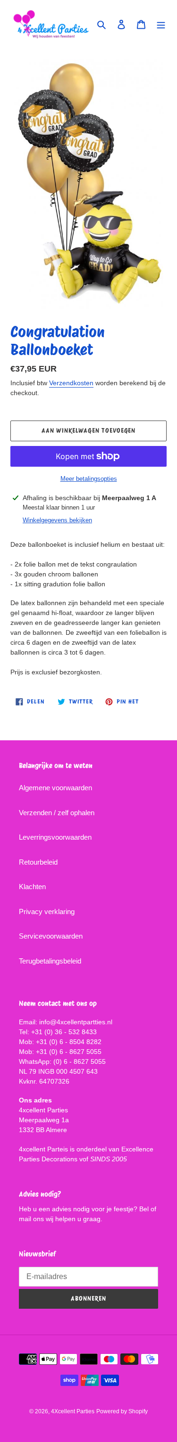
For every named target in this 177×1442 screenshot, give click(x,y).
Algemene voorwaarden (55, 788)
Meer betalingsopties (88, 478)
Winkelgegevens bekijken (57, 520)
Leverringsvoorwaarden (55, 837)
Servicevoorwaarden (51, 936)
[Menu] (161, 24)
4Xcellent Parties (72, 1411)
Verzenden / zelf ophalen (56, 813)
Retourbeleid (38, 862)
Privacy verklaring (47, 911)
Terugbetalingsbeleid (50, 961)
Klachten (32, 887)
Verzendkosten (71, 383)
